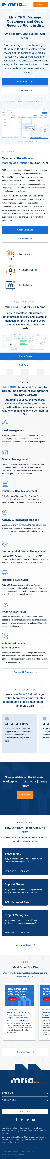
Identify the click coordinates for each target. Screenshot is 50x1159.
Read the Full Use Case (16, 871)
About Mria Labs (25, 230)
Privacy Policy (7, 1154)
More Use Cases (24, 945)
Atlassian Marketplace (39, 138)
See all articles (24, 1052)
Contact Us (23, 239)
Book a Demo (25, 356)
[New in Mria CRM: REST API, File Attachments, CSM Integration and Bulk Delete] (19, 995)
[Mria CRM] (17, 4)
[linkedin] (27, 1120)
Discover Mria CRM (25, 81)
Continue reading (19, 1037)
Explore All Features (23, 672)
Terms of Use (19, 1154)
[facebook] (16, 1120)
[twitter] (22, 1120)
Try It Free (23, 90)
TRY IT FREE (41, 4)
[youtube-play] (33, 1120)
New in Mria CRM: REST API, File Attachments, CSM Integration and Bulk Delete (18, 1015)
